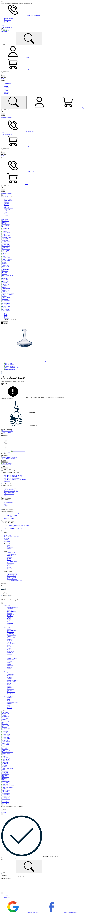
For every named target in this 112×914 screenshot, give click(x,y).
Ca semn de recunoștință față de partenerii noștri (16, 525)
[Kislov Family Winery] (7, 275)
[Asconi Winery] (5, 224)
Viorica (9, 642)
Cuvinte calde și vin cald (10, 515)
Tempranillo (10, 620)
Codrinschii (10, 621)
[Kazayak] (4, 274)
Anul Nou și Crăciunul (10, 488)
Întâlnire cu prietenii (9, 494)
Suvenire (6, 318)
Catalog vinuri (7, 83)
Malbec (9, 617)
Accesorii (6, 89)
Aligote (9, 646)
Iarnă (5, 507)
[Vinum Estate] (5, 309)
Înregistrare (7, 196)
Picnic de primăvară (9, 502)
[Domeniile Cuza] (5, 257)
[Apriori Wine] (5, 221)
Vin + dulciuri (7, 535)
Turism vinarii (7, 20)
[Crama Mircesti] (5, 249)
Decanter (47, 361)
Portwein (9, 687)
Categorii (5, 323)
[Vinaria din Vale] (5, 300)
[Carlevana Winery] (6, 237)
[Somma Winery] (5, 288)
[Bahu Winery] (5, 228)
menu (2, 80)
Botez (5, 495)
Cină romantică (8, 516)
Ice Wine (9, 677)
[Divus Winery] (5, 256)
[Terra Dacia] (4, 291)
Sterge (2, 75)
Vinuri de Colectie (8, 696)
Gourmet (6, 87)
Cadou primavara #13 (6, 464)
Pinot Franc (10, 623)
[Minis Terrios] (5, 281)
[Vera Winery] (4, 299)
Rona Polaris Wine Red (7, 452)
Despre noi (10, 547)
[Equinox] (3, 262)
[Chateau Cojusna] (6, 241)
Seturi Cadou (15, 367)
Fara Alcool (10, 693)
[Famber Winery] (5, 265)
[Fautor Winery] (5, 266)
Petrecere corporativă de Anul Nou (13, 528)
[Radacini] (4, 285)
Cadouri (6, 90)
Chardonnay (10, 633)
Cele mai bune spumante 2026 (12, 478)
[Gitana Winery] (5, 268)
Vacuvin (12, 364)
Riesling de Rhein (11, 638)
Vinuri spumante (8, 84)
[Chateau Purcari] (5, 244)
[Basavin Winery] (5, 232)
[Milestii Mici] (5, 279)
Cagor (8, 705)
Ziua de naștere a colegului (11, 491)
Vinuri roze (7, 656)
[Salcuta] (3, 287)
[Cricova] (3, 253)
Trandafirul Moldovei (12, 702)
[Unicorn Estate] (5, 297)
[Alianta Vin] (4, 219)
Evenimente (10, 548)
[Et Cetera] (4, 263)
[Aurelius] (3, 227)
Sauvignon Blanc (11, 635)
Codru (8, 706)
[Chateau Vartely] (5, 246)
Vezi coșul (3, 812)
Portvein (9, 697)
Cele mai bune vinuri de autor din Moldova (15, 479)
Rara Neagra (10, 614)
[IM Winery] (4, 271)
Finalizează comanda (6, 79)
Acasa (5, 313)
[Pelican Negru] (5, 284)
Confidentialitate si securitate (14, 580)
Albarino (9, 649)
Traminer (9, 636)
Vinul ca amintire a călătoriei (11, 514)
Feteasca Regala (11, 630)
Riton (8, 645)
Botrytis (9, 684)
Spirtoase (6, 86)
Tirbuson (12, 366)
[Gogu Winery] (5, 269)
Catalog (6, 315)
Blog (8, 545)
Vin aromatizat (11, 692)
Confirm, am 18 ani (5, 878)
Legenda (9, 667)
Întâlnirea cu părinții (9, 518)
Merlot (9, 619)
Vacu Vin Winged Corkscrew (8, 458)
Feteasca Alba (10, 632)
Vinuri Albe (7, 627)
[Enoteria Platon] (5, 260)
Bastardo (9, 610)
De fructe (9, 690)
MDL (3, 25)
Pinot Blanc (10, 652)
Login (2, 196)
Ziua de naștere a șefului (10, 489)
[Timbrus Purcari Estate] (7, 293)
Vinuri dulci (7, 671)
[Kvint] (3, 277)
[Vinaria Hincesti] (5, 302)
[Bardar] (3, 229)
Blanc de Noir (11, 651)
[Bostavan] (4, 234)
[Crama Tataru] (5, 250)
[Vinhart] (3, 307)
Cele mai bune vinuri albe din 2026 (13, 476)
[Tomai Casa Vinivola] (7, 294)
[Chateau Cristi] (5, 243)
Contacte (6, 23)
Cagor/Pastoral (11, 674)
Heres (8, 672)
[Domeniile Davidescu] (7, 259)
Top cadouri (7, 481)
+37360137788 (29, 15)
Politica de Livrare (12, 573)
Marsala (9, 686)
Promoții (6, 93)
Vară (5, 504)
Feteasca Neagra (11, 611)
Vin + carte (7, 538)
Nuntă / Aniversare (9, 492)
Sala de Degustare (8, 18)
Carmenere (10, 608)
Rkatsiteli (9, 640)
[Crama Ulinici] (5, 252)
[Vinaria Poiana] (5, 306)
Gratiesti (9, 708)
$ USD (3, 27)
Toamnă (6, 505)
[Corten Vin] (4, 247)
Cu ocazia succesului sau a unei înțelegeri (14, 526)
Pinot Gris (9, 639)
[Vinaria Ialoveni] (5, 303)
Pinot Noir (10, 616)
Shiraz (8, 624)
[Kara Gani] (4, 272)
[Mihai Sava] (4, 278)
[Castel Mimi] (4, 240)
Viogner (9, 648)
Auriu (8, 700)
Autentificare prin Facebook (71, 912)
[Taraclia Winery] (5, 290)
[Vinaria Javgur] (5, 304)
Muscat (9, 629)
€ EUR (10, 27)
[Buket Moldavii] (5, 235)
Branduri (6, 92)
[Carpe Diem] (4, 238)
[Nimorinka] (4, 282)
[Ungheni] (3, 296)
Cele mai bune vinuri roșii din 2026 (13, 475)
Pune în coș (4, 435)
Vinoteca (6, 21)
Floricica (9, 654)
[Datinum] (3, 254)
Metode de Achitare (12, 574)
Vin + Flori (7, 541)
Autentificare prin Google (32, 912)
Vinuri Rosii (7, 605)
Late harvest (10, 689)
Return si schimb (11, 576)
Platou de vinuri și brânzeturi (11, 536)
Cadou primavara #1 (6, 432)
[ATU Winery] (5, 225)
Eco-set (6, 539)
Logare (6, 895)
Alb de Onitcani (11, 643)
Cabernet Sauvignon (12, 607)
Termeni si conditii (12, 579)
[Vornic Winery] (5, 310)
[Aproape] (3, 222)
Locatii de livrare (11, 577)
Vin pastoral (10, 675)
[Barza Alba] (4, 231)
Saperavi (9, 613)
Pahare (11, 363)
